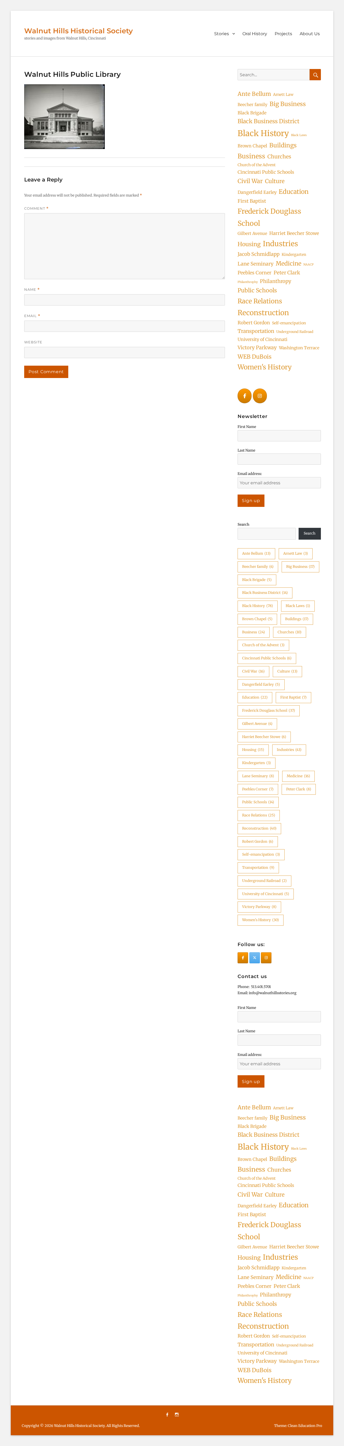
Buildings (283, 145)
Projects (283, 33)
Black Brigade (252, 112)
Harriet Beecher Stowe (294, 233)
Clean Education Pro (305, 1425)
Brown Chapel (252, 145)
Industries (280, 243)
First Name (247, 426)
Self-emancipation (289, 323)
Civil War (250, 181)
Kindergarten (294, 254)
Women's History (265, 367)
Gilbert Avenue (252, 233)
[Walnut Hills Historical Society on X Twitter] (254, 957)
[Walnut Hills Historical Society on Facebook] (245, 395)
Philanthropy (275, 281)
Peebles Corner (254, 273)
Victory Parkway (257, 347)
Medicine (288, 263)
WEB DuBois (254, 356)
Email (32, 316)
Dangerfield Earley (257, 192)
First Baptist (252, 201)
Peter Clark (287, 273)
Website (33, 342)
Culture (275, 181)
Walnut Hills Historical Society (78, 31)
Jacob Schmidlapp (259, 254)
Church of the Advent (257, 164)
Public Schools (257, 290)
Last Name (246, 450)
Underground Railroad (294, 331)
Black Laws (299, 135)
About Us (310, 33)
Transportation (256, 331)
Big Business (288, 104)
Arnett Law (283, 94)
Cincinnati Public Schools (266, 172)
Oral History (254, 33)
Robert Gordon (254, 323)
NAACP (308, 264)
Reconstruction (263, 312)
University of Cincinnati (262, 339)
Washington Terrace (299, 347)
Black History (263, 133)
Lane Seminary (256, 264)
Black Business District (268, 121)
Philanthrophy (248, 282)
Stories (221, 33)
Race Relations (260, 301)
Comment (36, 208)
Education (294, 191)
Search (243, 524)
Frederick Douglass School (269, 217)
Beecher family (252, 104)
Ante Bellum (254, 93)
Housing (249, 244)
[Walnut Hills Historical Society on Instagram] (260, 395)
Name (32, 289)
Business (251, 156)
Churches (279, 156)
